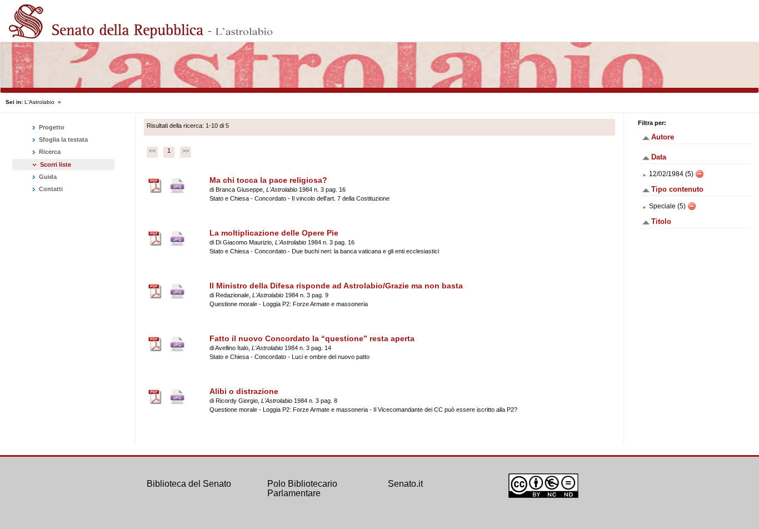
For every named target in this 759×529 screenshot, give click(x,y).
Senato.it (405, 483)
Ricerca (49, 151)
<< (152, 150)
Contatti (50, 189)
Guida (47, 176)
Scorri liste (55, 164)
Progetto (50, 127)
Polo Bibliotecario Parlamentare (302, 488)
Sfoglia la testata (62, 139)
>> (185, 150)
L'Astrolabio (39, 102)
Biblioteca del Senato (189, 483)
